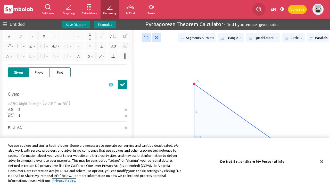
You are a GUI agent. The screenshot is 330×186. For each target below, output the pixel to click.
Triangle (232, 38)
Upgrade (297, 9)
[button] (122, 84)
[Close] (321, 161)
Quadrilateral (264, 38)
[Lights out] (282, 9)
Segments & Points (199, 38)
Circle (295, 38)
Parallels (321, 38)
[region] (165, 162)
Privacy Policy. (64, 180)
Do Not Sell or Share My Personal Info (252, 161)
